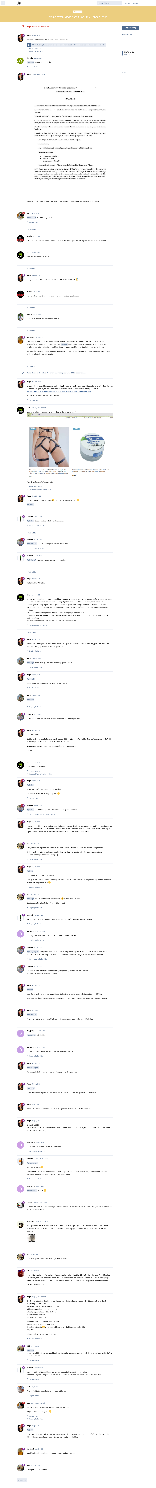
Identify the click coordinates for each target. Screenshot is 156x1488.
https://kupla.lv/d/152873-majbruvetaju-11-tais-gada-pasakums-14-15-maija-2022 (59, 391)
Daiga (31, 62)
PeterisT (32, 560)
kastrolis (32, 544)
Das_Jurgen (33, 952)
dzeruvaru (33, 1163)
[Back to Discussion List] (3, 3)
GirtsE (31, 679)
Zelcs (31, 505)
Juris (31, 1430)
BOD (31, 871)
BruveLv (32, 217)
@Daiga (64, 344)
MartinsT (32, 1190)
